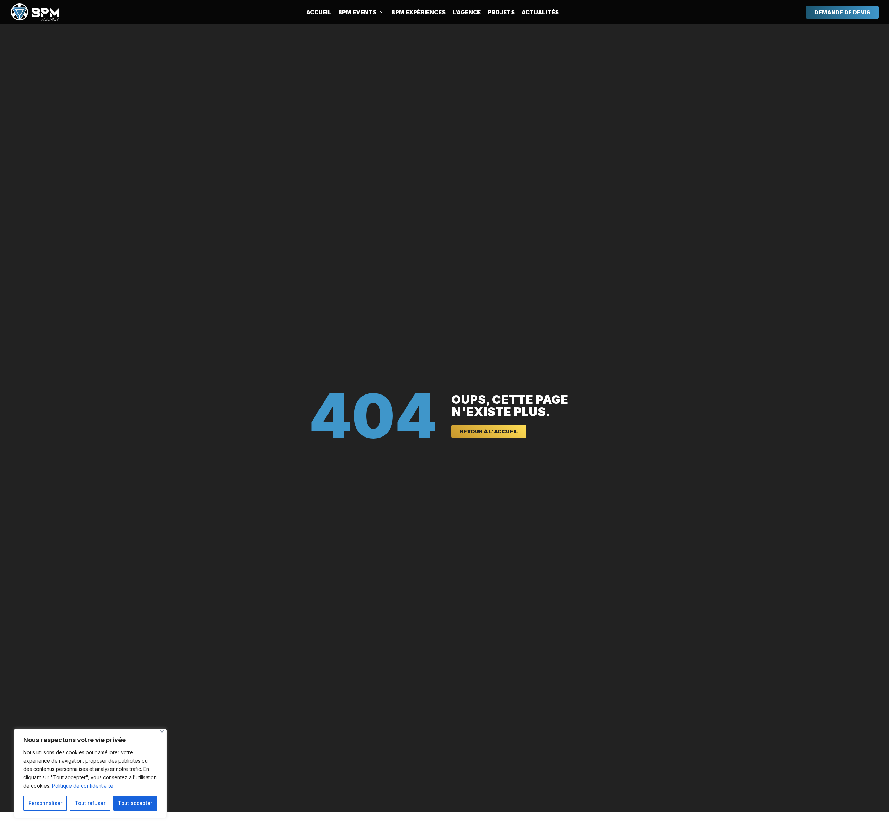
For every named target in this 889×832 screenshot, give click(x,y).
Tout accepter (135, 803)
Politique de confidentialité (82, 786)
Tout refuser (90, 803)
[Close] (162, 731)
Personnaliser (45, 803)
